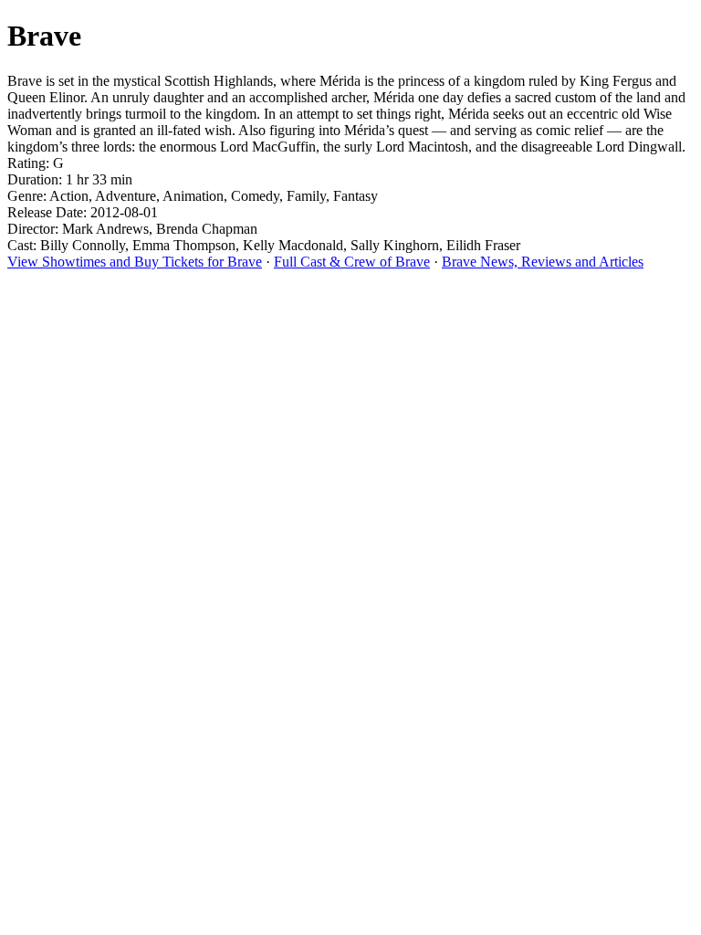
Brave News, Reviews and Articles (542, 261)
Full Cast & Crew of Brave (352, 261)
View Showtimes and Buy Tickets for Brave (134, 261)
